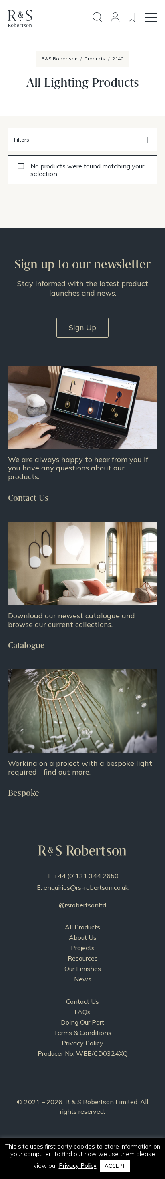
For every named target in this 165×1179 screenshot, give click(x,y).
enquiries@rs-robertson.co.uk (86, 887)
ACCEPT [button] (115, 1166)
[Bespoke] (82, 735)
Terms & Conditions (82, 1033)
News (82, 979)
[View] (82, 587)
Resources (83, 958)
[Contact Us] (82, 435)
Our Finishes (82, 969)
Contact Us (82, 1001)
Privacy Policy (82, 1043)
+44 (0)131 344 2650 (86, 876)
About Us (83, 937)
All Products (82, 927)
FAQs (82, 1012)
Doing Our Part (82, 1022)
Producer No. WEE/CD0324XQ (83, 1053)
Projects (83, 948)
